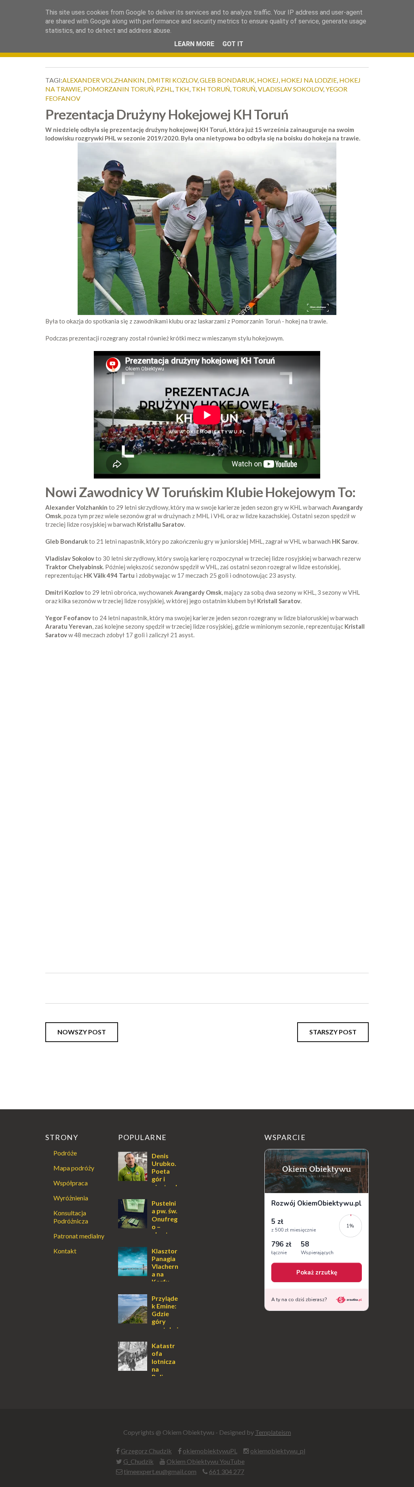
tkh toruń (211, 89)
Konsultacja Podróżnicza (70, 1216)
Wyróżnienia (70, 1198)
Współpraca (70, 1183)
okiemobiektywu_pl (277, 1451)
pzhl (164, 89)
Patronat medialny (78, 1236)
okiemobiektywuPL (210, 1451)
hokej (268, 80)
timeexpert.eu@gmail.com (160, 1471)
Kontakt (64, 1251)
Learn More (194, 44)
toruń (244, 89)
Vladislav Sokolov (290, 89)
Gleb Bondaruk (227, 80)
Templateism (273, 1432)
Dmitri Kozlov (172, 80)
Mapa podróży (73, 1168)
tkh (182, 89)
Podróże (65, 1153)
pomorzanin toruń (118, 89)
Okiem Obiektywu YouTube (206, 1461)
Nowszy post (81, 1032)
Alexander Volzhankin (103, 80)
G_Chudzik (138, 1461)
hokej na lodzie (309, 80)
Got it (232, 44)
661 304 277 (226, 1471)
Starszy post (333, 1032)
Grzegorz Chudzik (146, 1451)
